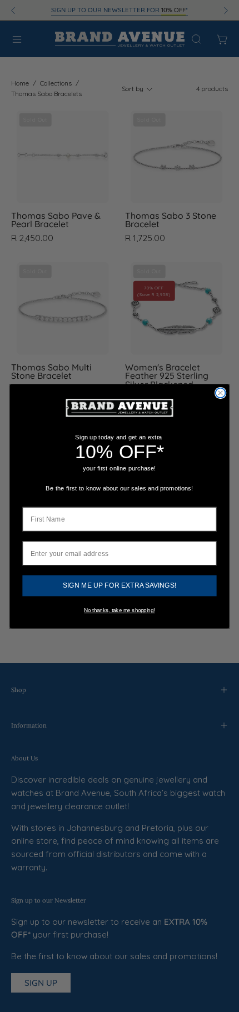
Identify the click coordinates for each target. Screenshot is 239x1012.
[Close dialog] (221, 393)
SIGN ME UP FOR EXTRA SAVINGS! (119, 585)
